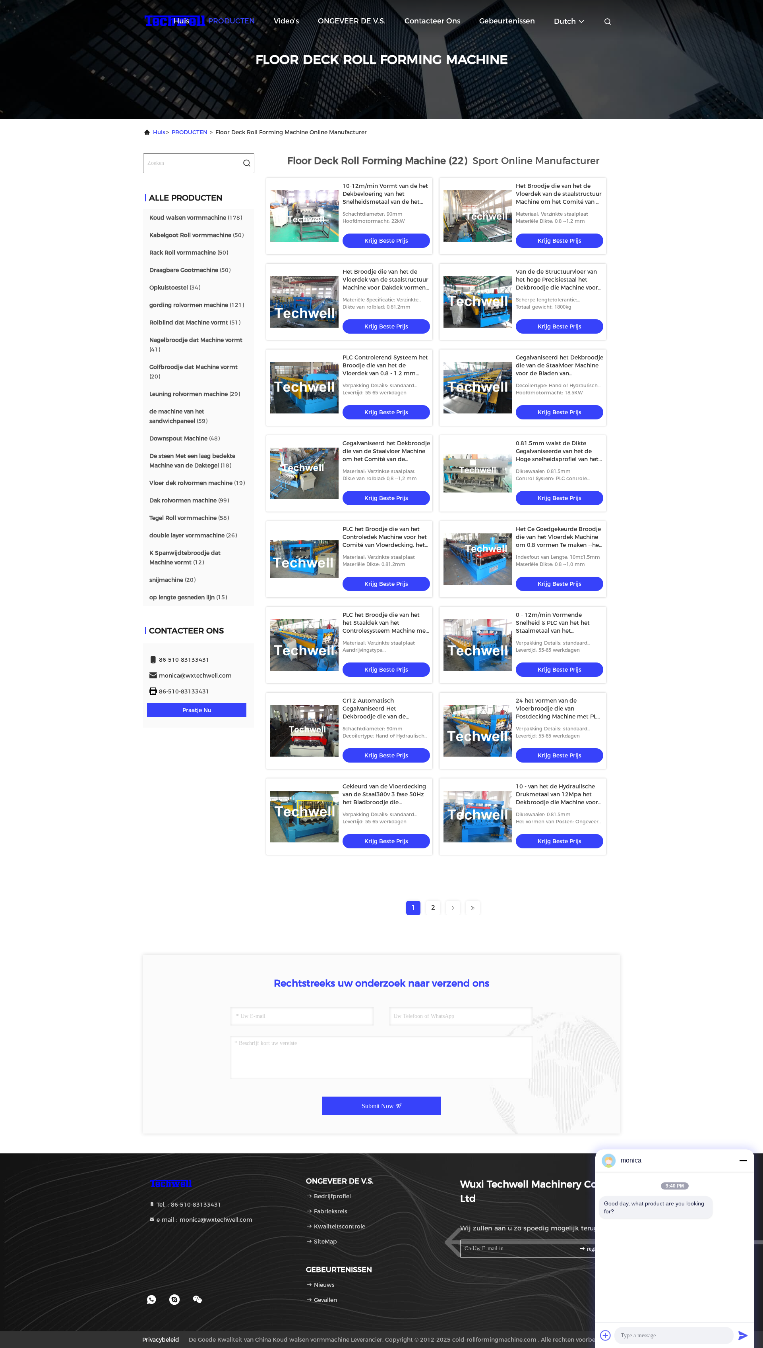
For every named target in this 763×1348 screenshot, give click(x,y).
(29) (194, 394)
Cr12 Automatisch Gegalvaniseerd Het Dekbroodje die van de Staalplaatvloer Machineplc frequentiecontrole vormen (380, 716)
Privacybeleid (160, 1339)
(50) (196, 235)
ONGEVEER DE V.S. (351, 21)
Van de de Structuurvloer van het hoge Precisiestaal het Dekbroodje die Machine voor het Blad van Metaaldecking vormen (557, 287)
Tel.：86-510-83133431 (188, 1204)
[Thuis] (171, 1182)
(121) (196, 305)
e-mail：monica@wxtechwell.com (203, 1219)
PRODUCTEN (231, 21)
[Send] (743, 1335)
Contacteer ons (432, 21)
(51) (194, 322)
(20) (193, 371)
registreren (598, 1249)
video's (286, 21)
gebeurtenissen (507, 21)
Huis (181, 21)
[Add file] (605, 1335)
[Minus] (743, 1160)
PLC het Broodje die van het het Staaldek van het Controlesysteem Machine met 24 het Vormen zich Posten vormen (385, 630)
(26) (193, 535)
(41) (195, 344)
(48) (184, 438)
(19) (197, 483)
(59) (178, 416)
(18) (192, 460)
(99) (189, 500)
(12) (185, 557)
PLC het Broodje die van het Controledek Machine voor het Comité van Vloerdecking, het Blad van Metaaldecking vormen (385, 544)
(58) (189, 517)
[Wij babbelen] (197, 1300)
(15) (188, 597)
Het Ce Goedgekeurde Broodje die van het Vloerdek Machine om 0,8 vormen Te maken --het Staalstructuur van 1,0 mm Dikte (558, 544)
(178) (195, 217)
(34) (174, 287)
